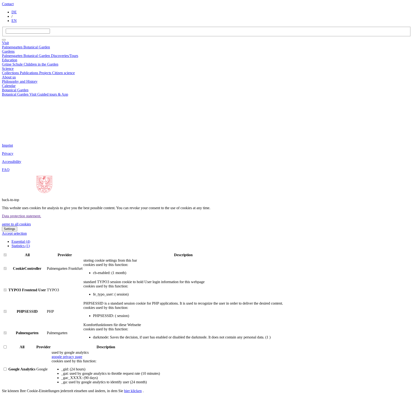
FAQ (6, 170)
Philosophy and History (20, 81)
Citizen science (63, 73)
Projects (45, 73)
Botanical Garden (36, 47)
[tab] (20, 241)
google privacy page (67, 357)
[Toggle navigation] (4, 40)
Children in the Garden (41, 64)
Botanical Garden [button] (15, 90)
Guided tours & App (52, 94)
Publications (29, 73)
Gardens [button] (8, 51)
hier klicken (133, 391)
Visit (33, 94)
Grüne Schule (13, 64)
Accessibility (11, 162)
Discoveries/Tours (64, 56)
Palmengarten (12, 47)
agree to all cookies (16, 224)
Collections (11, 73)
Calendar (9, 86)
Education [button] (9, 60)
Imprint (7, 145)
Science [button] (8, 69)
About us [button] (9, 77)
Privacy (7, 153)
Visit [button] (5, 43)
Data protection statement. (21, 216)
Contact (8, 4)
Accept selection (14, 233)
